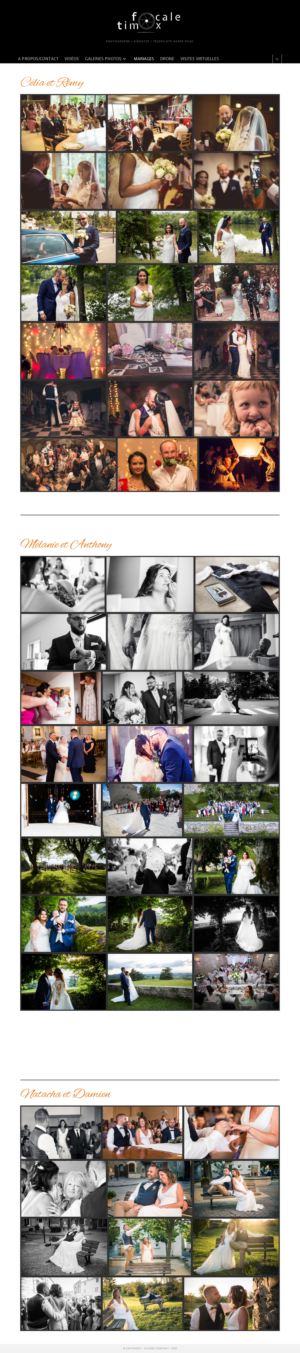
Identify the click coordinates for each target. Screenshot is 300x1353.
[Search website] (277, 59)
